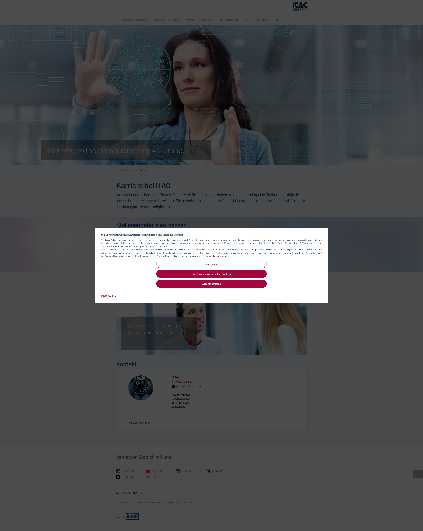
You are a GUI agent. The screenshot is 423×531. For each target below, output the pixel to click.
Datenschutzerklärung (216, 256)
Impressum (107, 295)
